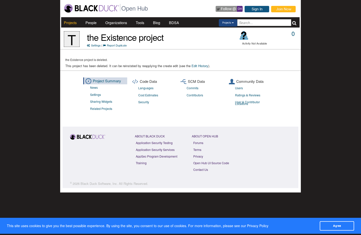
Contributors (195, 95)
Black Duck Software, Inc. (99, 183)
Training (141, 163)
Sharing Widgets (101, 101)
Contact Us (200, 169)
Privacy (198, 156)
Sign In (257, 9)
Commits (192, 88)
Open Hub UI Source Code (211, 163)
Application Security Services (155, 149)
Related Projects (101, 108)
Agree (337, 225)
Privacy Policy (257, 225)
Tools (140, 22)
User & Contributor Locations (247, 103)
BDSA (174, 22)
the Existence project (125, 37)
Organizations (116, 22)
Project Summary (107, 80)
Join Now (283, 9)
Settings (96, 45)
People (91, 22)
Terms (197, 149)
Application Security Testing (154, 143)
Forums (198, 143)
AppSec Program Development (156, 156)
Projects (70, 22)
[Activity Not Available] (244, 35)
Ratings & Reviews (247, 95)
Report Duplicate (117, 45)
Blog (156, 22)
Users (239, 88)
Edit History (200, 65)
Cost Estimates (148, 95)
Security (143, 102)
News (94, 87)
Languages (145, 88)
